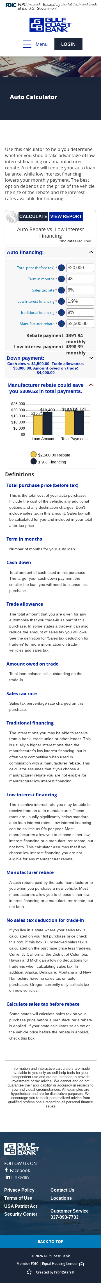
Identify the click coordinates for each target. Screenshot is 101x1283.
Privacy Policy (27, 1191)
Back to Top (50, 1241)
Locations (61, 1198)
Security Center (20, 1214)
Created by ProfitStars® (55, 1272)
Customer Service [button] (69, 1211)
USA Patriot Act (20, 1206)
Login (68, 44)
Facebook (20, 1166)
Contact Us (62, 1190)
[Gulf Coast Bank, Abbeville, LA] (50, 25)
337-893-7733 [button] (64, 1217)
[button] (50, 252)
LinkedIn (19, 1177)
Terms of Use (18, 1198)
